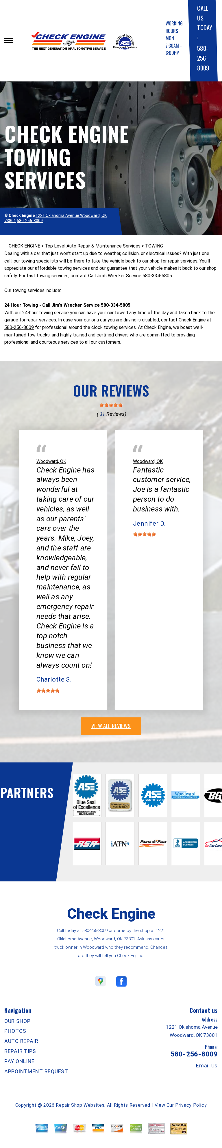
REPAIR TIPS (20, 1051)
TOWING (154, 246)
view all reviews (111, 725)
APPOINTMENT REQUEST (36, 1071)
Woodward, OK (51, 461)
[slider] (111, 405)
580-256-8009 (203, 58)
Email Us (207, 1065)
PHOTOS (15, 1031)
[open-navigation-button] (8, 40)
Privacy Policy (191, 1105)
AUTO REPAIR (21, 1041)
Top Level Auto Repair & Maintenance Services (92, 246)
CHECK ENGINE (24, 246)
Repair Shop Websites (80, 1105)
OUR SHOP (17, 1021)
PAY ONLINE (19, 1061)
